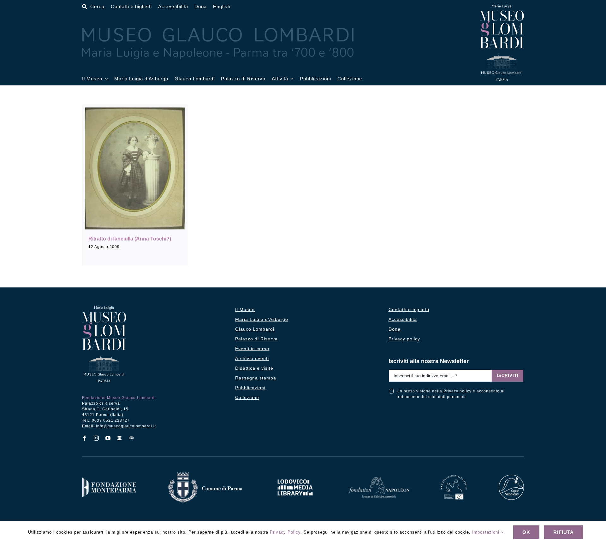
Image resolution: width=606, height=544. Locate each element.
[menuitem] (221, 6)
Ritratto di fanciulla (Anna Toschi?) (129, 238)
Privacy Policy (285, 532)
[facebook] (84, 438)
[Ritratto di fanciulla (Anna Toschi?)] (135, 168)
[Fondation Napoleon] (378, 479)
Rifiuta (563, 532)
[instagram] (96, 438)
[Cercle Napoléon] (511, 477)
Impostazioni (486, 532)
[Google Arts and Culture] (119, 438)
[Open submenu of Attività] (291, 79)
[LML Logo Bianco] (295, 477)
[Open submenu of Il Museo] (105, 79)
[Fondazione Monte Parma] (109, 480)
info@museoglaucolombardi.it (126, 426)
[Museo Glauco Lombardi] (502, 7)
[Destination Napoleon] (454, 477)
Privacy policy (457, 391)
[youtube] (108, 438)
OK (526, 532)
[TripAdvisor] (131, 437)
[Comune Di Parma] (205, 474)
